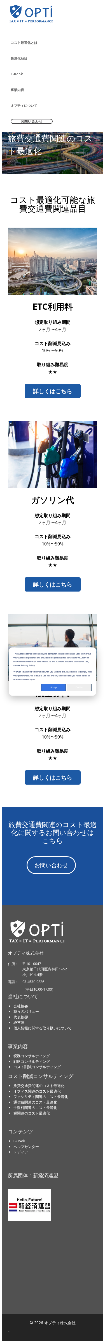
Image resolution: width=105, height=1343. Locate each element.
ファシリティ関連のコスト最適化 (40, 1096)
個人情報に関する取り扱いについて (42, 1028)
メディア (20, 1151)
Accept (53, 687)
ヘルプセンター (26, 1146)
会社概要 (20, 1006)
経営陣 (18, 1022)
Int (9, 1331)
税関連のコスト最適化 (31, 1113)
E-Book (19, 1140)
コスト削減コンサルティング (37, 1066)
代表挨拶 (20, 1017)
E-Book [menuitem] (17, 74)
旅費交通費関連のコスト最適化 (38, 1085)
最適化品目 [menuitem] (19, 58)
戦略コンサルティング (31, 1061)
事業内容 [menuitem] (17, 89)
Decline (79, 687)
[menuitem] (52, 121)
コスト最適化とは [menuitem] (24, 42)
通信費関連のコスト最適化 (35, 1102)
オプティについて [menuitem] (24, 105)
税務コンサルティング (31, 1055)
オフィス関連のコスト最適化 (37, 1091)
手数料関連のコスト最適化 (35, 1107)
